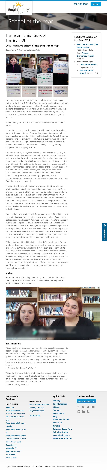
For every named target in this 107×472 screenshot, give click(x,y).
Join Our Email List (86, 401)
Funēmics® (10, 454)
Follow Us (57, 422)
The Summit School (88, 64)
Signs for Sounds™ (13, 451)
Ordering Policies (76, 466)
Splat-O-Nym (11, 457)
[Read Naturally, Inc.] (19, 8)
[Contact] (104, 232)
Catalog (56, 426)
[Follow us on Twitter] (88, 407)
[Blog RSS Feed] (88, 411)
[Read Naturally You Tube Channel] (93, 407)
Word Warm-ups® (13, 442)
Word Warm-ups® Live (15, 413)
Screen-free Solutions (62, 438)
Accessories (34, 415)
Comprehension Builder (16, 439)
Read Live (10, 407)
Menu (95, 4)
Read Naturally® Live (15, 410)
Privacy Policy (62, 466)
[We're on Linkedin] (83, 411)
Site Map (51, 466)
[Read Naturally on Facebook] (78, 407)
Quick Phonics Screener (39, 404)
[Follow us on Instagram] (83, 407)
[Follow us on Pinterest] (79, 411)
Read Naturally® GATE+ (16, 435)
